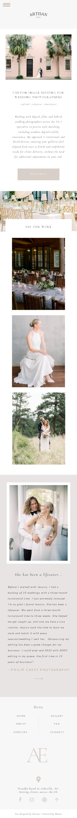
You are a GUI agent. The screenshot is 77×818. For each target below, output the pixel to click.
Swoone (36, 814)
